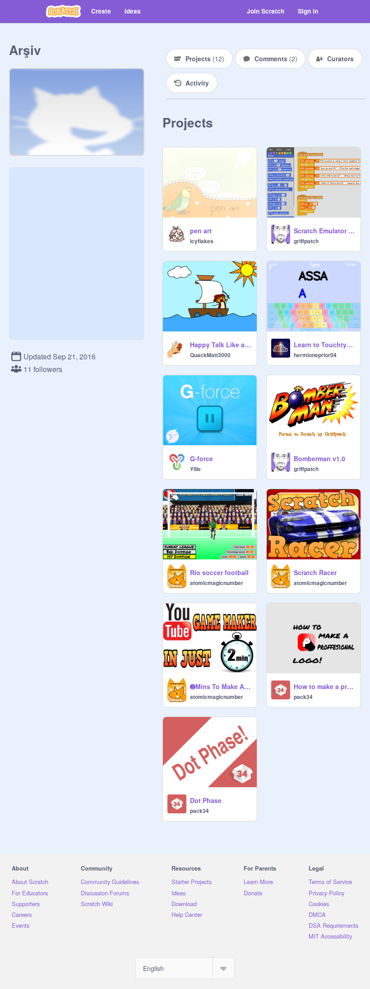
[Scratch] (63, 11)
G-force (201, 458)
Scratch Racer (315, 572)
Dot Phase (206, 800)
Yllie (195, 469)
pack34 (303, 697)
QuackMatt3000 (210, 355)
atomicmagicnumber (216, 583)
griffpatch (306, 241)
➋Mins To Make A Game (220, 686)
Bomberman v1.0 (319, 458)
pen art (201, 230)
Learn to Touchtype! (324, 344)
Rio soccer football (219, 572)
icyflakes (201, 241)
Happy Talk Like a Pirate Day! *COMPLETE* (220, 344)
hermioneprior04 (315, 355)
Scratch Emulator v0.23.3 (324, 230)
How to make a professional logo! (324, 686)
